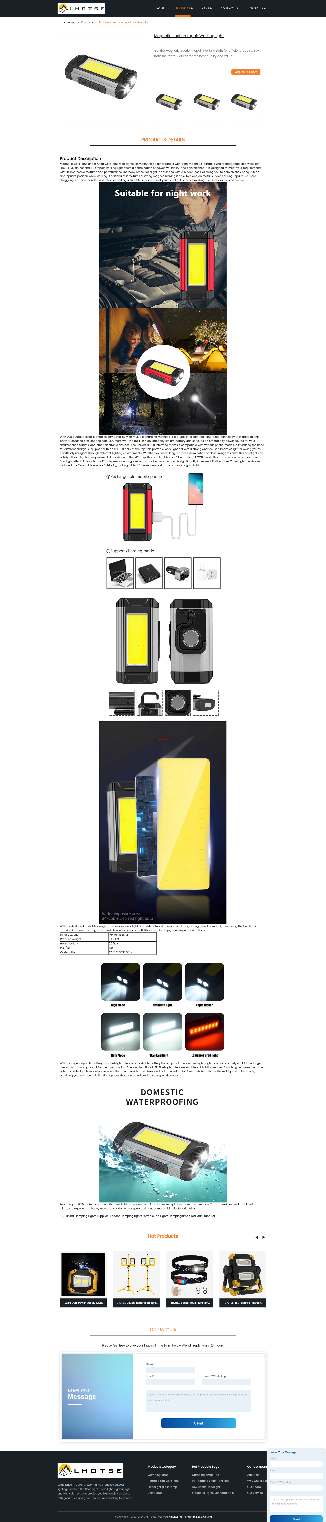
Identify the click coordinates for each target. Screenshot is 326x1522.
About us (256, 8)
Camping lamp (158, 1475)
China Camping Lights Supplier (87, 1216)
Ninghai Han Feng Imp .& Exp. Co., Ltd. (190, 1517)
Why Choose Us (257, 1481)
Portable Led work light (163, 1481)
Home (160, 8)
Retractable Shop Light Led (210, 1481)
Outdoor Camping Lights (125, 1216)
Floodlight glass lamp (162, 1487)
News (205, 8)
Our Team (254, 1487)
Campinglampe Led (205, 1475)
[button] (256, 1237)
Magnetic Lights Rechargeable (213, 1493)
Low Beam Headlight (206, 1487)
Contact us (229, 8)
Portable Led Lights (155, 1216)
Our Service (255, 1493)
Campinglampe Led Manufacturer (192, 1216)
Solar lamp (155, 1493)
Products (183, 8)
